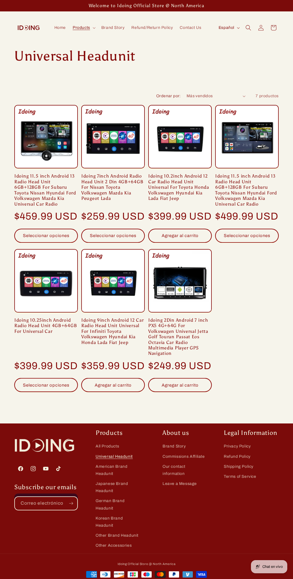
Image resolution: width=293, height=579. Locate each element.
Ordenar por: (168, 96)
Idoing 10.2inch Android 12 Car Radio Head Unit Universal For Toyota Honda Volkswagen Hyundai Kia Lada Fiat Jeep (178, 187)
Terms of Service (240, 476)
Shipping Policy (239, 466)
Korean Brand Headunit (109, 522)
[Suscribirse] (71, 503)
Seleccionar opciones (46, 235)
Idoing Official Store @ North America (147, 564)
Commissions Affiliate (184, 456)
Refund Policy (237, 456)
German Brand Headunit (110, 504)
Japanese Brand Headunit (112, 487)
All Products (107, 446)
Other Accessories (114, 545)
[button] (83, 28)
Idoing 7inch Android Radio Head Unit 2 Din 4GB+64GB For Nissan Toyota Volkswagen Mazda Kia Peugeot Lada (112, 187)
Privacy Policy (237, 446)
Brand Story (174, 446)
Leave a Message (180, 483)
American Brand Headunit (111, 470)
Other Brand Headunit (117, 535)
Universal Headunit (114, 456)
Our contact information (174, 470)
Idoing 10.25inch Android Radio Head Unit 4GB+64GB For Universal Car (45, 325)
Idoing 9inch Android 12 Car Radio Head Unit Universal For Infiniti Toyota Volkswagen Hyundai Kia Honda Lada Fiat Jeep (112, 331)
